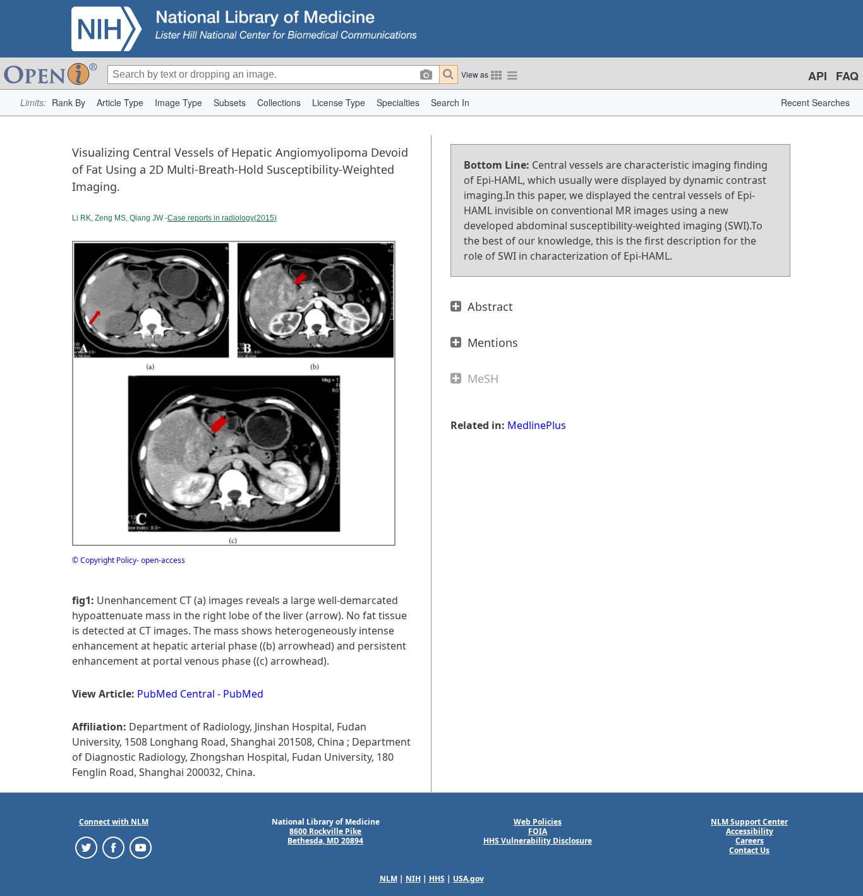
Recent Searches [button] (815, 102)
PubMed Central (176, 694)
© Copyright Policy (104, 560)
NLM (388, 878)
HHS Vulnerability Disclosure (537, 840)
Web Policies (538, 821)
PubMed (243, 694)
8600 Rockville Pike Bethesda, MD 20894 (325, 836)
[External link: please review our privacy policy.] (86, 847)
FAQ (847, 76)
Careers (749, 840)
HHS (437, 878)
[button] (68, 103)
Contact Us (749, 850)
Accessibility (749, 831)
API (817, 76)
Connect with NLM (113, 821)
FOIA (537, 831)
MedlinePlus (536, 425)
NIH (413, 878)
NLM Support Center (749, 821)
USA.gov (468, 878)
